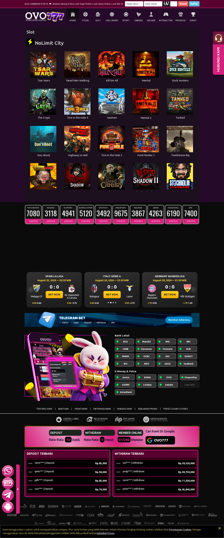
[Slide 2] (110, 302)
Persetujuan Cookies (180, 529)
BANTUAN (63, 409)
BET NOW (54, 294)
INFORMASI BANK (102, 409)
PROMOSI (181, 20)
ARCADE (151, 20)
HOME (73, 20)
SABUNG (138, 20)
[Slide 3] (113, 302)
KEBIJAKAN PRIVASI (147, 409)
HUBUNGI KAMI (124, 409)
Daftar (194, 3)
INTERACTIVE (166, 20)
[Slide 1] (108, 302)
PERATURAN (81, 409)
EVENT (193, 20)
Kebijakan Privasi (105, 533)
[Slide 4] (115, 302)
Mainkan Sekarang (179, 320)
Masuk (183, 3)
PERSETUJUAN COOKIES (175, 409)
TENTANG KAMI (44, 409)
